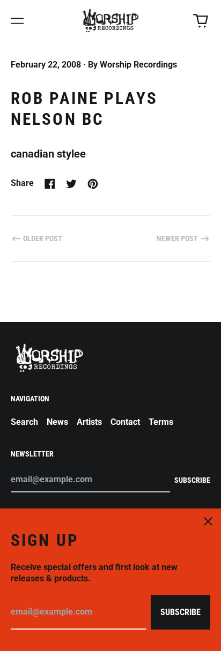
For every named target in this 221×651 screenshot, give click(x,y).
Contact (125, 422)
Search (24, 422)
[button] (200, 21)
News (57, 422)
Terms (161, 422)
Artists (89, 422)
